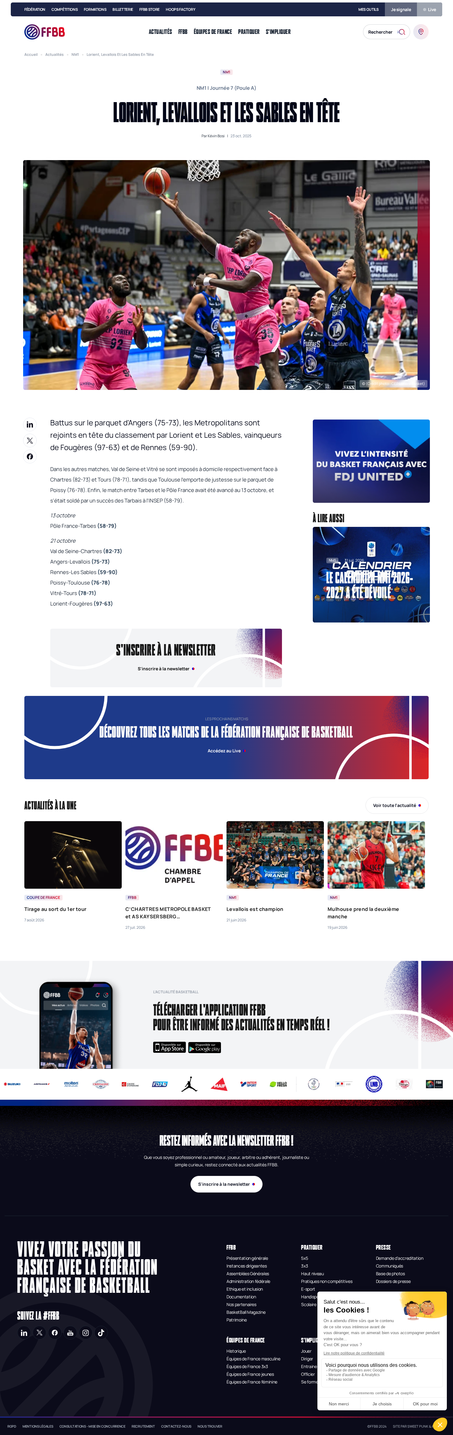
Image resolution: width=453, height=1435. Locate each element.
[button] (371, 461)
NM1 (75, 54)
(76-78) (100, 582)
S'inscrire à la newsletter (224, 1184)
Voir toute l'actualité (394, 805)
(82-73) (112, 551)
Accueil (31, 54)
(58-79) (107, 525)
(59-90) (107, 572)
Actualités (54, 54)
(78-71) (87, 593)
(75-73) (100, 561)
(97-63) (103, 603)
